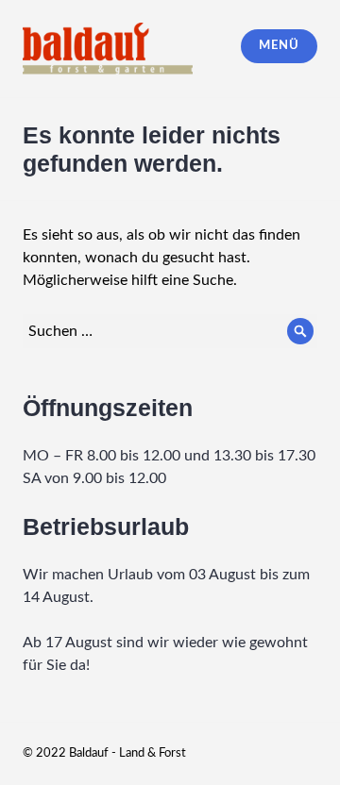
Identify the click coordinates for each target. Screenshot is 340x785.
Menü (278, 46)
